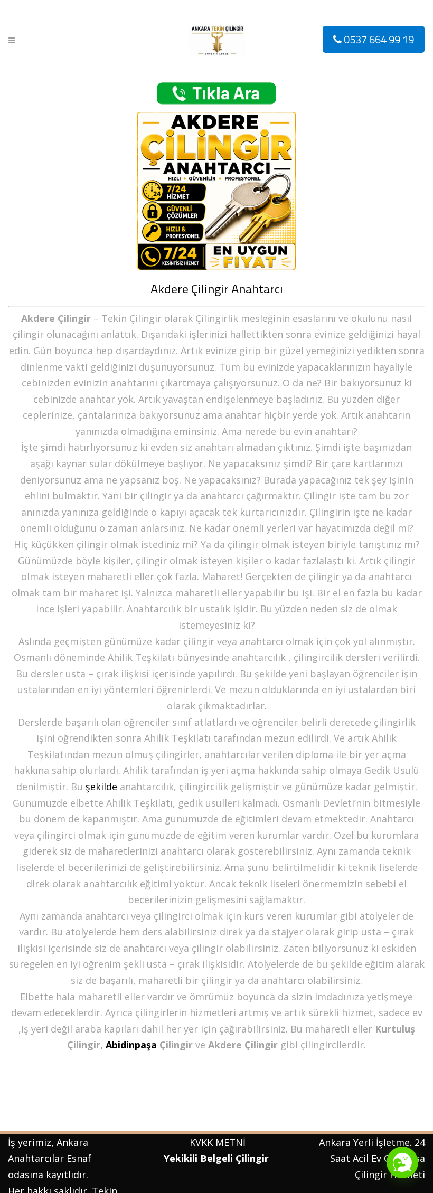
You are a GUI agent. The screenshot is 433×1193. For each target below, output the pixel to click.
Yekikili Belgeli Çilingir (217, 1158)
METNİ (229, 1142)
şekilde (101, 786)
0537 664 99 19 (378, 39)
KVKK (201, 1142)
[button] (402, 1162)
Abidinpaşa (131, 1044)
